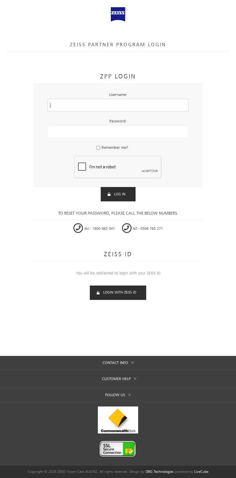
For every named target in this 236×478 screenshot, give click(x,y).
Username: (118, 94)
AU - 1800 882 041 (99, 228)
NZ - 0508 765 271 (147, 228)
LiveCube (201, 471)
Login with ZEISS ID (119, 292)
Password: (118, 121)
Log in (119, 194)
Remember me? (115, 147)
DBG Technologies (160, 471)
